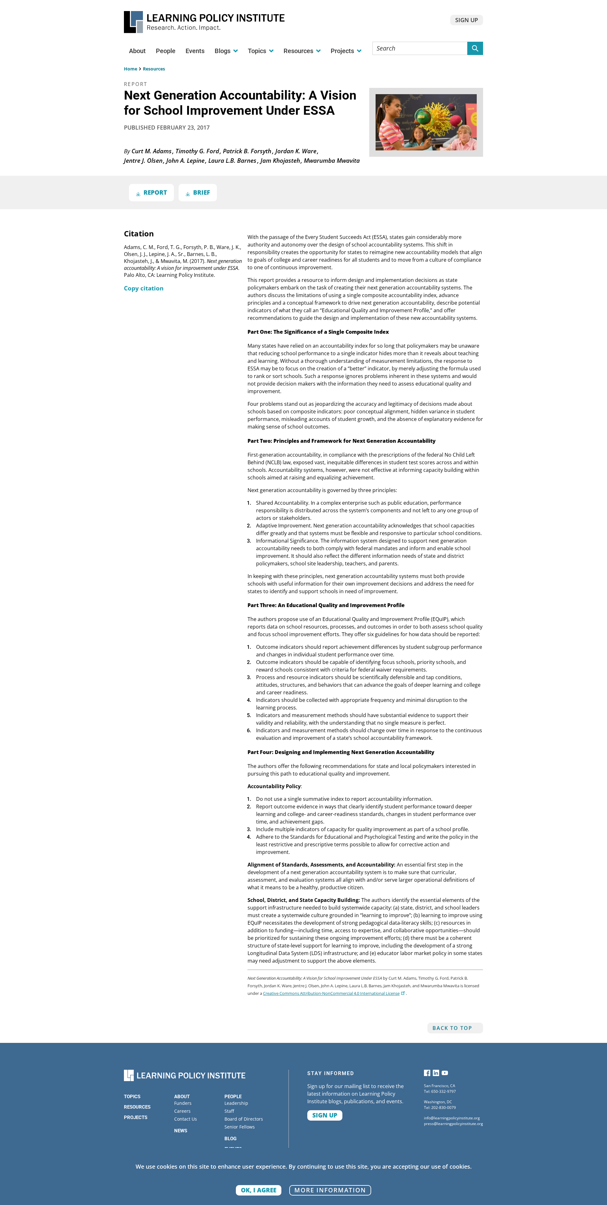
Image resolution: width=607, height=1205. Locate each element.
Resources (154, 69)
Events (195, 51)
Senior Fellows (239, 1127)
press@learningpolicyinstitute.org (453, 1123)
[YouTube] (445, 1074)
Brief (201, 192)
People (165, 51)
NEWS (180, 1131)
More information (330, 1190)
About (137, 51)
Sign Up (466, 20)
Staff (229, 1111)
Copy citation (143, 288)
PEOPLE (233, 1096)
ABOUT (182, 1096)
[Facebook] (427, 1074)
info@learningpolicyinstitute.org (452, 1118)
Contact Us (185, 1119)
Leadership (236, 1103)
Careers (182, 1111)
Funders (183, 1103)
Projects (135, 1117)
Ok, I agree (258, 1190)
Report (155, 192)
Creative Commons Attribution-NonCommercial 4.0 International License (331, 993)
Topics (132, 1096)
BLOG (230, 1138)
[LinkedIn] (436, 1074)
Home (130, 69)
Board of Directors (243, 1119)
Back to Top (452, 1028)
